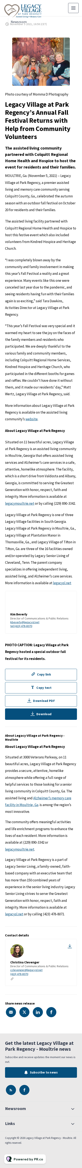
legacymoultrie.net (19, 503)
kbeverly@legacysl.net (24, 622)
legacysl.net (62, 583)
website (31, 419)
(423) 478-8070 (19, 974)
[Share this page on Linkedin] (38, 1012)
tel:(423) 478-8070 (21, 626)
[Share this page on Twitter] (24, 1012)
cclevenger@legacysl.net (26, 970)
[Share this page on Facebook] (51, 1012)
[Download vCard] (70, 946)
